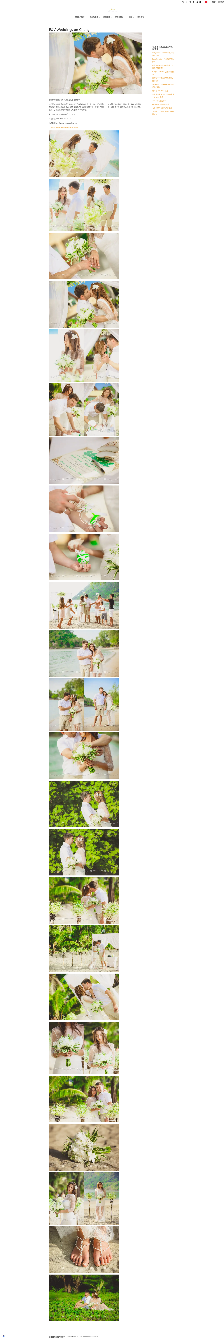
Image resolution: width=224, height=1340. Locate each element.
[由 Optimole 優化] (4, 1336)
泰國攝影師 (119, 17)
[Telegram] (186, 2)
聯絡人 (214, 2)
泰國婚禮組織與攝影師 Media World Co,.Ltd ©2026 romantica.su (74, 1337)
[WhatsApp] (183, 2)
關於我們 (221, 2)
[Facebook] (193, 2)
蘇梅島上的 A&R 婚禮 (160, 91)
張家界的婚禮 (79, 17)
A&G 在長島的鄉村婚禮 (160, 104)
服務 (130, 17)
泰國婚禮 (106, 17)
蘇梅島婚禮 (94, 17)
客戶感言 (140, 17)
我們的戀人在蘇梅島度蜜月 (162, 108)
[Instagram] (190, 2)
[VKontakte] (197, 2)
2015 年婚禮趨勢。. (159, 101)
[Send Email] (200, 2)
